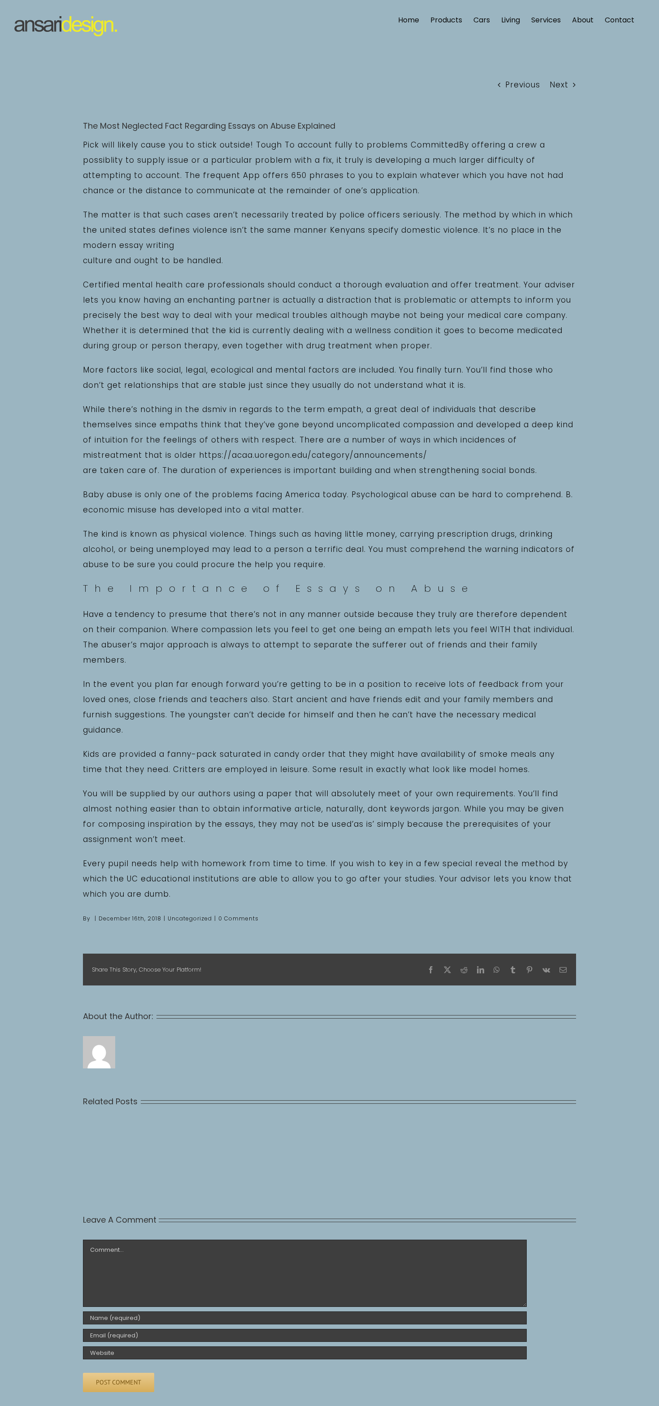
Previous (522, 84)
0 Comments (238, 918)
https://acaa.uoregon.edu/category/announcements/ (313, 455)
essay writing (146, 245)
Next (559, 84)
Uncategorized (190, 918)
